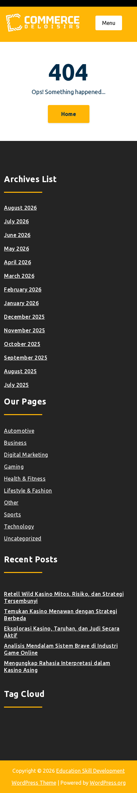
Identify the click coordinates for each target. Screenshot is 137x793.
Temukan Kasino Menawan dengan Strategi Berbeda (60, 614)
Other (11, 503)
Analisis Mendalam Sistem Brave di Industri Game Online (61, 649)
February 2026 (23, 289)
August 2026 (20, 208)
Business (15, 443)
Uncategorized (23, 538)
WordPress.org (108, 783)
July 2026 (16, 221)
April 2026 (17, 262)
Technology (19, 526)
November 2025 (24, 330)
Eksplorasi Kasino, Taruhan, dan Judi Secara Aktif (62, 631)
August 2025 (20, 371)
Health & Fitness (25, 479)
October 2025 (22, 344)
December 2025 (24, 317)
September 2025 (25, 358)
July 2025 (16, 385)
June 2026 (17, 235)
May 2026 (16, 249)
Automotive (19, 431)
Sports (12, 514)
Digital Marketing (26, 455)
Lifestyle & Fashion (28, 491)
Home (68, 114)
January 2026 (21, 303)
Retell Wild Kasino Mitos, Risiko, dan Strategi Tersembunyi (64, 597)
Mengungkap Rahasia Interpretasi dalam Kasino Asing (57, 666)
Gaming (14, 467)
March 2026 (19, 276)
